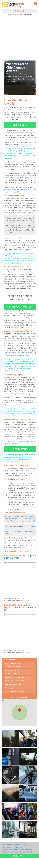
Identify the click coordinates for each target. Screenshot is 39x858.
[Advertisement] (19, 38)
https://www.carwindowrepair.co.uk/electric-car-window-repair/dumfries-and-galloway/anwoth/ (20, 352)
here (27, 601)
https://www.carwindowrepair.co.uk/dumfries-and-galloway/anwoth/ (20, 189)
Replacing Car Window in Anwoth (14, 847)
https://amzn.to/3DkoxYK (20, 608)
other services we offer (13, 684)
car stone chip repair (12, 674)
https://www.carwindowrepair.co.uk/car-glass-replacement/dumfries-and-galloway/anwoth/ (20, 441)
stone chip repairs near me (14, 688)
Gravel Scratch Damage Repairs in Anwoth (18, 852)
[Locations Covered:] (2, 3)
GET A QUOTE (20, 125)
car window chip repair (13, 663)
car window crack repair (13, 667)
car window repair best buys (15, 691)
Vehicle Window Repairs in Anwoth (15, 845)
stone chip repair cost (12, 670)
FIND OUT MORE (20, 307)
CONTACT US (20, 449)
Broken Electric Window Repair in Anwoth (17, 850)
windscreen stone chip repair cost (16, 677)
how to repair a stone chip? (14, 681)
